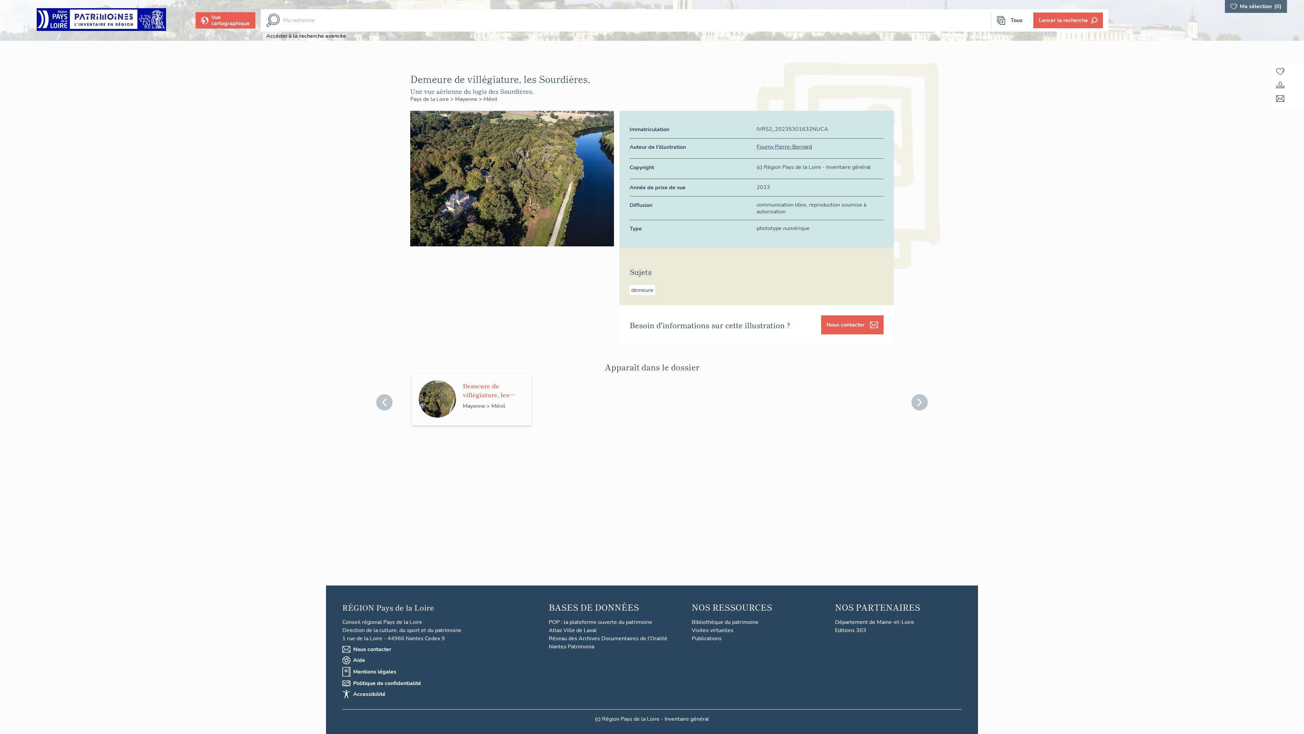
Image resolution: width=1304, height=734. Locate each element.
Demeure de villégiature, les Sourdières (486, 390)
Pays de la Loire (430, 99)
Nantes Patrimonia (571, 646)
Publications (707, 638)
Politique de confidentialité (387, 683)
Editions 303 (850, 630)
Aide (359, 660)
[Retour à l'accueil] (101, 20)
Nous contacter (846, 325)
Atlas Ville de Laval (573, 630)
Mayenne (467, 99)
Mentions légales (374, 672)
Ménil (490, 99)
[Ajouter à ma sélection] (1280, 71)
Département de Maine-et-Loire (874, 622)
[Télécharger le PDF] (1280, 85)
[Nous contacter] (1280, 98)
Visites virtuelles (713, 630)
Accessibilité (369, 694)
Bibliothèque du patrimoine (725, 622)
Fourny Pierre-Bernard (784, 147)
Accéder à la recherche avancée (306, 36)
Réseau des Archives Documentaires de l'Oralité (608, 638)
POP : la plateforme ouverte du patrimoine (600, 622)
